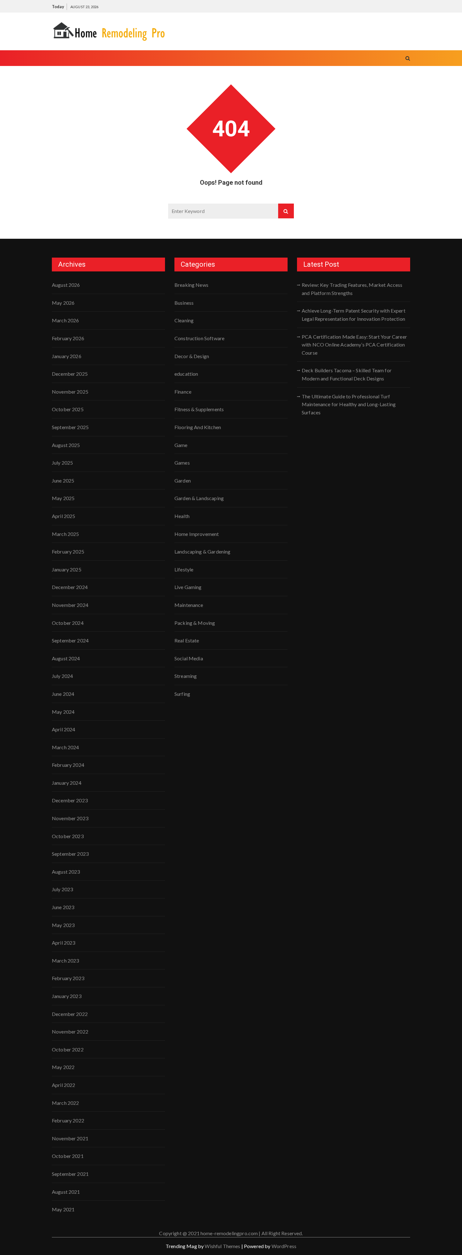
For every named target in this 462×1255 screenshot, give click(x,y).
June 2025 (63, 480)
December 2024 (70, 587)
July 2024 (62, 676)
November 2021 (70, 1138)
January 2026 (66, 356)
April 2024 (63, 729)
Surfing (182, 694)
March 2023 (65, 960)
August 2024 (66, 658)
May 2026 (63, 303)
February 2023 (68, 978)
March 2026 (65, 320)
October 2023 (68, 836)
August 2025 (66, 445)
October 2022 (68, 1049)
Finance (182, 392)
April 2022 (63, 1085)
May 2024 (63, 712)
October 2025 (68, 409)
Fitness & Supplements (199, 409)
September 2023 (70, 854)
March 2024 (65, 747)
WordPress (284, 1246)
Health (182, 516)
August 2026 (66, 285)
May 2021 (63, 1209)
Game (181, 445)
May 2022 (63, 1067)
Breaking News (191, 285)
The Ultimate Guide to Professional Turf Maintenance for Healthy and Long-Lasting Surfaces (349, 404)
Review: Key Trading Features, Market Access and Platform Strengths (352, 289)
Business (184, 303)
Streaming (185, 676)
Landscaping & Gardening (202, 551)
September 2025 (70, 427)
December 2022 (70, 1014)
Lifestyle (183, 569)
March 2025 (65, 534)
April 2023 (63, 943)
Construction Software (199, 338)
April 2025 (63, 516)
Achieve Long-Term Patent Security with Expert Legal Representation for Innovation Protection (353, 315)
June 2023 (63, 907)
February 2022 (68, 1120)
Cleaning (184, 320)
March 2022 (65, 1103)
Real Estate (186, 640)
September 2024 (70, 640)
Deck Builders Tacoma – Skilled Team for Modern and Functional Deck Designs (347, 374)
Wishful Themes (222, 1246)
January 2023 (66, 996)
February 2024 (68, 765)
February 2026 (68, 338)
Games (182, 463)
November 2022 (70, 1031)
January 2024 (66, 783)
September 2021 (70, 1174)
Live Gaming (188, 587)
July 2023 (62, 889)
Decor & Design (191, 356)
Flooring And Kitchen (197, 427)
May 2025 (63, 498)
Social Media (188, 658)
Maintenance (188, 605)
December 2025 (70, 374)
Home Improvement (196, 534)
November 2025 (70, 392)
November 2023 (70, 818)
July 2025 (62, 463)
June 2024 (63, 694)
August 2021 (66, 1192)
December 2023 (70, 800)
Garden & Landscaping (199, 498)
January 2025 (66, 569)
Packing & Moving (194, 623)
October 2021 (68, 1156)
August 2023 (66, 872)
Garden (182, 480)
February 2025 (68, 551)
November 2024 (70, 605)
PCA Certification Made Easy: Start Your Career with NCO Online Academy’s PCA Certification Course (354, 345)
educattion (186, 374)
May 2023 (63, 925)
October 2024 (68, 623)
